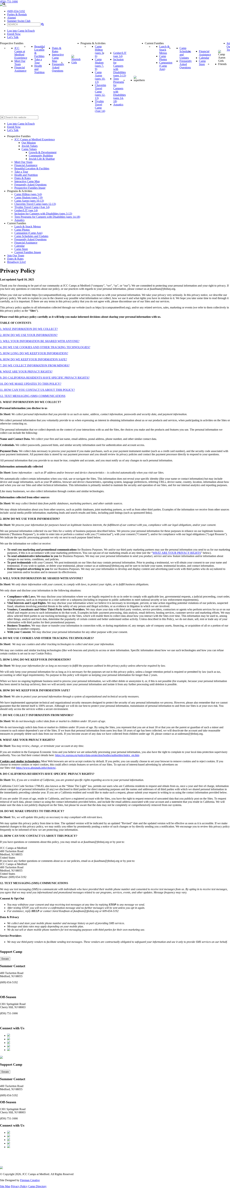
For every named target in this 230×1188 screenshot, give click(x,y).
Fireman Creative (30, 1180)
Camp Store (21, 249)
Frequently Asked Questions (30, 184)
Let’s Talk (13, 37)
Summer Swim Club (18, 20)
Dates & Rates (22, 178)
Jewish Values (30, 145)
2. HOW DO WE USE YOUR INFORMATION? (29, 335)
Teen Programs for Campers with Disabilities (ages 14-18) (47, 216)
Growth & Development (42, 152)
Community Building (41, 155)
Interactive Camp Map (27, 181)
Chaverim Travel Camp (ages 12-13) (35, 203)
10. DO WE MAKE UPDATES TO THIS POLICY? (30, 383)
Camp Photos (22, 229)
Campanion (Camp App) (28, 232)
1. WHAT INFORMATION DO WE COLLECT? (29, 328)
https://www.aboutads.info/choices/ (36, 767)
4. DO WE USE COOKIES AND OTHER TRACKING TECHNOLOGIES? (45, 347)
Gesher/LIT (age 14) (26, 210)
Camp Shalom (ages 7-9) (28, 197)
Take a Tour (21, 171)
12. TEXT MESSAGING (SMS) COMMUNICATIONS (32, 395)
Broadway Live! (16, 261)
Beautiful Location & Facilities (31, 168)
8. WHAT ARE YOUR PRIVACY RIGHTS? (26, 371)
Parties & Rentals (17, 14)
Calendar (19, 245)
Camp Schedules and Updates (31, 236)
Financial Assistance (25, 165)
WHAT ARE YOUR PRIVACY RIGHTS (177, 552)
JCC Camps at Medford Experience (34, 139)
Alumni (11, 17)
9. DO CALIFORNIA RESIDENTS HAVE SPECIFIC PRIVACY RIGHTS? (44, 377)
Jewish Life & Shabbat (42, 158)
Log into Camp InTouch (21, 30)
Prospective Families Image (29, 187)
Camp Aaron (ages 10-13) (29, 200)
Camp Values (29, 149)
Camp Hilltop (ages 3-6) (28, 194)
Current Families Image (27, 252)
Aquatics (19, 220)
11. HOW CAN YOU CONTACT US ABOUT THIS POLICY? (37, 389)
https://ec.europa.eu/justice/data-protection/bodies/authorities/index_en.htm (97, 755)
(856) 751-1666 (9, 1)
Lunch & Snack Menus (27, 226)
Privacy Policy (19, 1186)
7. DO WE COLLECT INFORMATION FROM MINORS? (35, 365)
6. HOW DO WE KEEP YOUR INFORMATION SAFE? (33, 359)
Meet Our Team (23, 162)
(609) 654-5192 (16, 11)
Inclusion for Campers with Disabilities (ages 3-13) (43, 213)
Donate (5, 958)
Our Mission (29, 142)
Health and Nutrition (26, 174)
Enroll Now (14, 33)
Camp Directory (37, 1186)
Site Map (5, 1186)
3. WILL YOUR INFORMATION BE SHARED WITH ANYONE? (39, 341)
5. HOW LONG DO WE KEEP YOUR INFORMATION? (34, 353)
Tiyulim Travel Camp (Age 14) (32, 207)
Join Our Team (15, 255)
